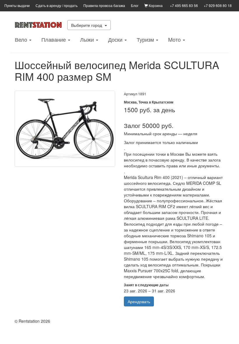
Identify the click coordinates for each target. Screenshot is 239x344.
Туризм (146, 39)
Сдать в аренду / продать (57, 5)
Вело (22, 39)
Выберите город (87, 25)
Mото (175, 39)
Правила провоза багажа (104, 5)
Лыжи (87, 39)
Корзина (155, 5)
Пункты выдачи (17, 5)
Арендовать (139, 301)
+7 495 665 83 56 (184, 5)
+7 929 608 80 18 (218, 5)
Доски (116, 39)
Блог (134, 5)
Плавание (54, 39)
